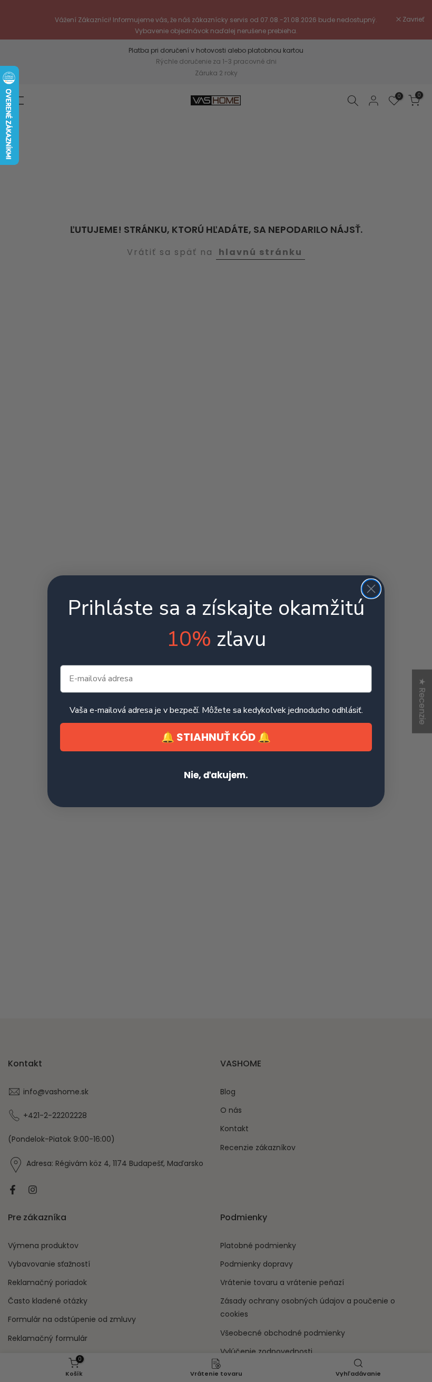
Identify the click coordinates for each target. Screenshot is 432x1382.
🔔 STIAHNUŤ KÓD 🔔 (216, 737)
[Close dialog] (371, 589)
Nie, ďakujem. (216, 775)
